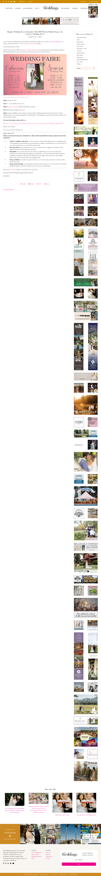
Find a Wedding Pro (37, 852)
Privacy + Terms (54, 874)
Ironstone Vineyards (30, 43)
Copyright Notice (63, 874)
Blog (36, 8)
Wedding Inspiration (37, 856)
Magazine (30, 50)
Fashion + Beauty (81, 44)
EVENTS (31, 1)
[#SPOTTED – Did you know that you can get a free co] (50, 834)
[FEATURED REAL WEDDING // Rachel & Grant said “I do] (30, 834)
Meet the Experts (81, 53)
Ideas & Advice (35, 854)
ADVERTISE (22, 1)
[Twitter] (12, 1)
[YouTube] (15, 1)
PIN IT (40, 184)
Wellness (79, 64)
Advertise (48, 854)
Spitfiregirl (75, 874)
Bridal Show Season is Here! (62, 815)
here (23, 110)
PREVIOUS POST (9, 189)
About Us (48, 852)
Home (50, 8)
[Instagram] (9, 1)
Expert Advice (80, 42)
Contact (48, 858)
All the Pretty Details (81, 37)
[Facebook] (7, 1)
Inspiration (84, 8)
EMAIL (47, 184)
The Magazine (65, 8)
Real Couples (80, 55)
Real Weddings (27, 8)
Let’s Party (79, 50)
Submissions (49, 856)
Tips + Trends (80, 61)
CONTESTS (83, 1)
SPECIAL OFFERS (93, 1)
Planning (75, 8)
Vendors (18, 8)
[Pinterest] (4, 1)
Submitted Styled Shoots (82, 59)
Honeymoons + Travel (82, 48)
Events (40, 37)
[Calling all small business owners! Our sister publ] (91, 834)
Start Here (9, 8)
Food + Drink (80, 46)
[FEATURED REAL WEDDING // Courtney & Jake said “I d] (71, 834)
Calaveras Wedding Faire (55, 41)
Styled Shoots (80, 57)
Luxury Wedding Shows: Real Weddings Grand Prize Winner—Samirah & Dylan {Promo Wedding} (14, 810)
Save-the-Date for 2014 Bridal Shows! (86, 815)
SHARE (23, 184)
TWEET (32, 184)
